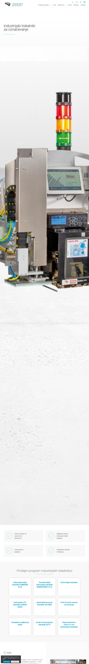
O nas (54, 5)
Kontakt (83, 5)
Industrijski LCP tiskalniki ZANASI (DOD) (20, 604)
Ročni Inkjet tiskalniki (69, 582)
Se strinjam (6, 661)
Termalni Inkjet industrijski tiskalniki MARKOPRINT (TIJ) (44, 584)
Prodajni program (43, 5)
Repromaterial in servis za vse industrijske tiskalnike (69, 624)
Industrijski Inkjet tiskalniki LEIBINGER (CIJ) (20, 584)
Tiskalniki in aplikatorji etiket (20, 623)
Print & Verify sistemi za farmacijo (69, 603)
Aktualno (76, 5)
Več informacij (15, 661)
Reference (61, 5)
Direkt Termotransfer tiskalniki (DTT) (44, 623)
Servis (70, 5)
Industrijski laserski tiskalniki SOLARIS (44, 603)
